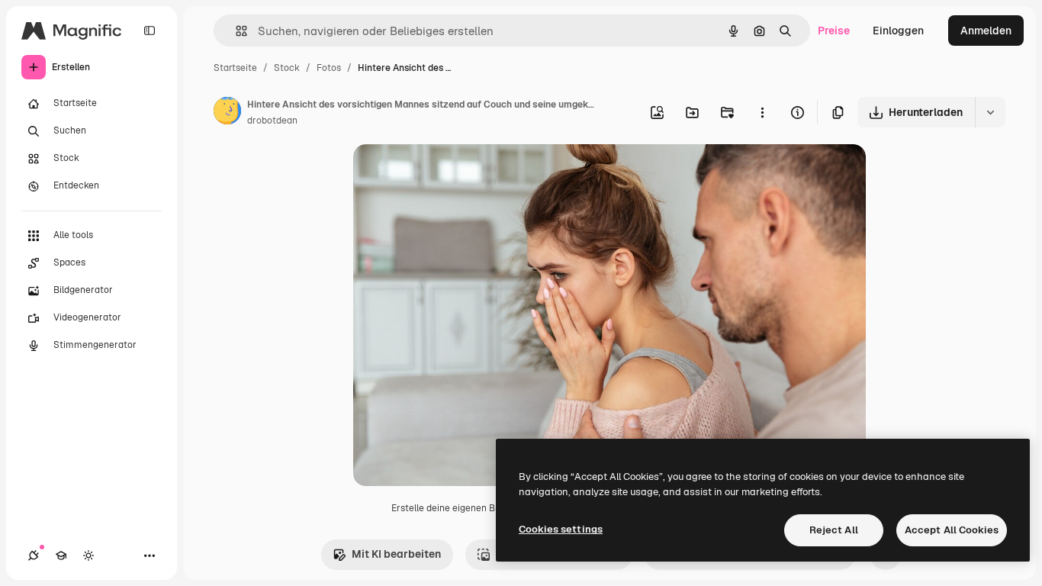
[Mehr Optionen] (762, 112)
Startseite (235, 68)
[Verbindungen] (33, 555)
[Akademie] (61, 555)
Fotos (329, 68)
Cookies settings (561, 529)
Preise (834, 30)
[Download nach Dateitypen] (990, 112)
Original (450, 173)
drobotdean (272, 120)
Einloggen (898, 30)
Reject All (833, 529)
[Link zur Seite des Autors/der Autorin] (227, 113)
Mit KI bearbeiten (396, 554)
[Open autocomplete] (235, 31)
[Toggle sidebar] (149, 30)
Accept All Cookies (952, 529)
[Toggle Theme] (88, 555)
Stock (287, 68)
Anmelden (985, 30)
